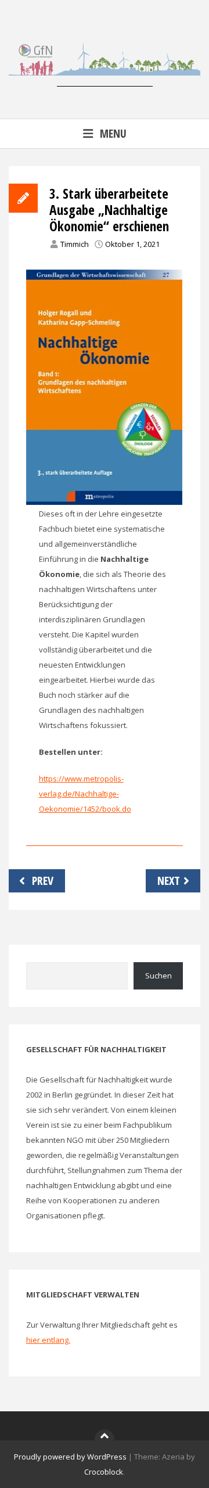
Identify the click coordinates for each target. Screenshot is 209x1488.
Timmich (74, 244)
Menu (113, 133)
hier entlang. (48, 1340)
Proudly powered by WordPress (70, 1456)
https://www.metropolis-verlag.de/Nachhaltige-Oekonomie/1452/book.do (85, 793)
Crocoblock (103, 1472)
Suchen (158, 975)
